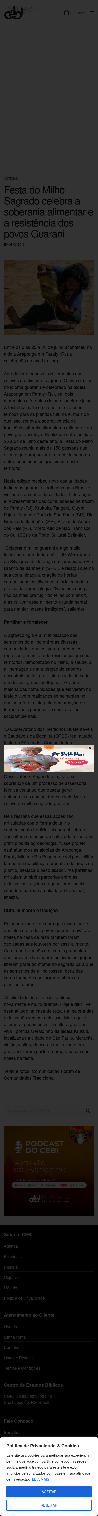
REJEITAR (49, 1505)
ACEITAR (49, 1491)
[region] (49, 1476)
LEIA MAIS (40, 1479)
